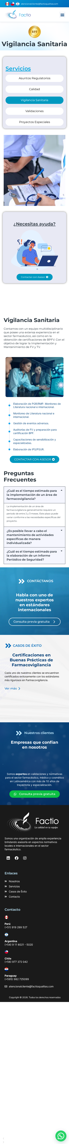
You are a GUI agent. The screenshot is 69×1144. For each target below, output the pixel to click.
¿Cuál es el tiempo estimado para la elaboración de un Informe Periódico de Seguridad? (32, 555)
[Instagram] (25, 858)
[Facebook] (16, 858)
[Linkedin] (8, 858)
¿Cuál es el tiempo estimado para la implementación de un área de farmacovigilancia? (32, 495)
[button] (62, 15)
